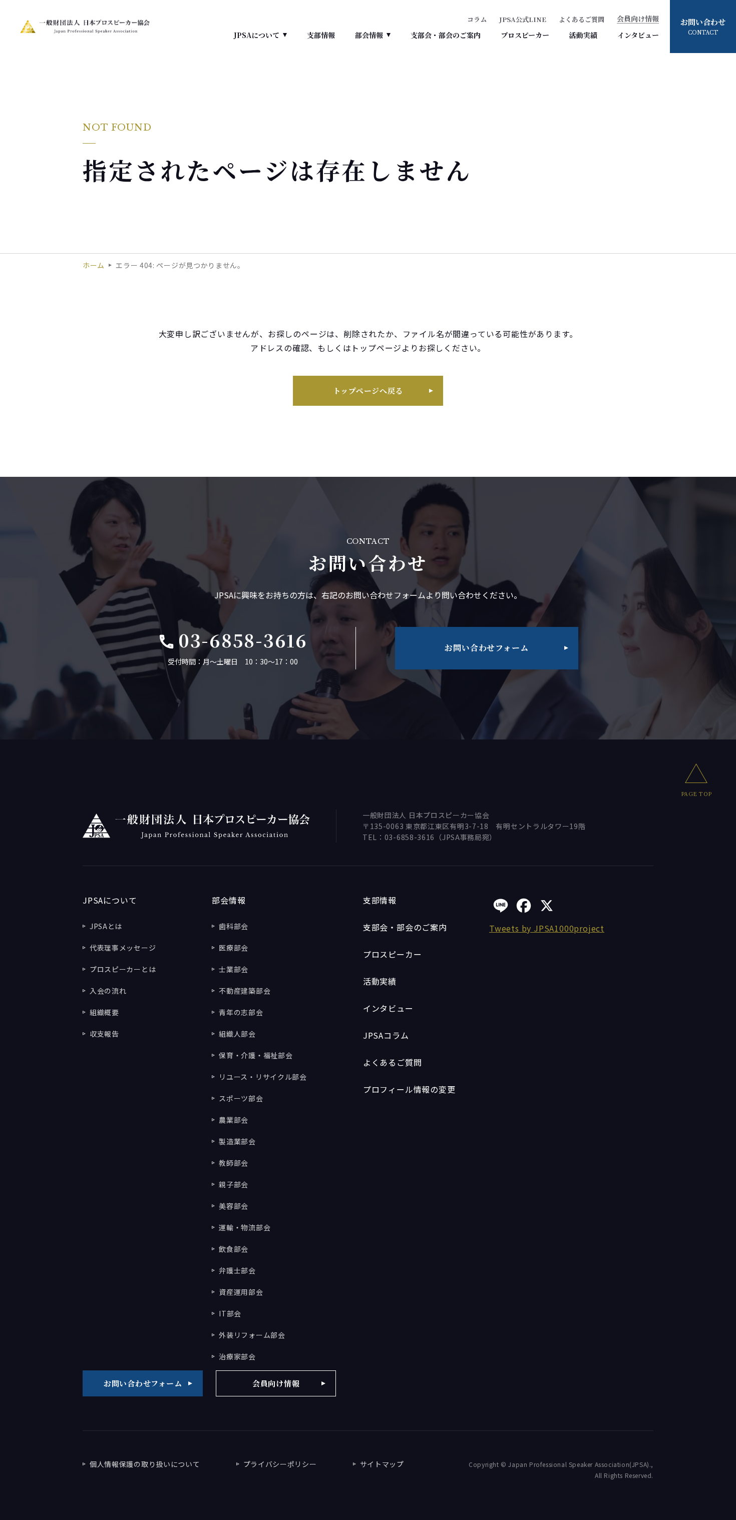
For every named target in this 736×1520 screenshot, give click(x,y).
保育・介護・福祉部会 (255, 1055)
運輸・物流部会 (244, 1227)
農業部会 (233, 1120)
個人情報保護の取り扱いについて (145, 1464)
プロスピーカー (525, 35)
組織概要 (104, 1012)
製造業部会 (237, 1141)
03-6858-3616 (232, 639)
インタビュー (638, 35)
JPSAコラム (386, 1035)
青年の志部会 (241, 1012)
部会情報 (369, 35)
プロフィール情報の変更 (409, 1089)
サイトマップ (382, 1464)
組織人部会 (237, 1034)
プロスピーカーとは (123, 969)
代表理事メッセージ (123, 948)
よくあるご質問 (581, 19)
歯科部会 (233, 926)
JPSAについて (256, 35)
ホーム (94, 265)
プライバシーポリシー (280, 1464)
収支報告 (104, 1034)
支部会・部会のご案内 (446, 35)
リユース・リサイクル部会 (262, 1077)
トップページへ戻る (368, 390)
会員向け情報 (638, 19)
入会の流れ (108, 991)
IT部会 (230, 1313)
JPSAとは (106, 926)
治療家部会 (237, 1356)
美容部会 (233, 1206)
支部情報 (321, 35)
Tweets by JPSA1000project (546, 928)
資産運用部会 (241, 1292)
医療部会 (233, 948)
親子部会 (233, 1184)
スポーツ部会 (241, 1098)
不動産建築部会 (244, 991)
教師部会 (233, 1163)
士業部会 (233, 969)
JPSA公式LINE (522, 19)
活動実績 (583, 35)
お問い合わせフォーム (486, 647)
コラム (477, 19)
